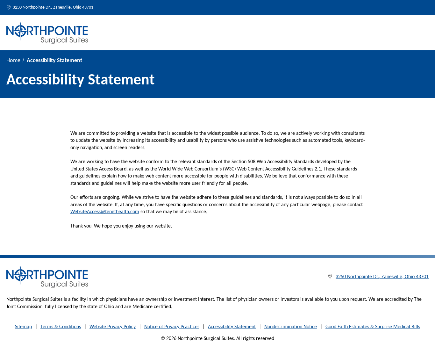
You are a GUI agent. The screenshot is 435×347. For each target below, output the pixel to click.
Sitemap (23, 326)
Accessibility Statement (232, 326)
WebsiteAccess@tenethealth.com (104, 211)
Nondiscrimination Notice (290, 326)
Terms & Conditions (60, 326)
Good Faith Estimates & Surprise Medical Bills (372, 326)
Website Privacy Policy (112, 326)
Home (13, 61)
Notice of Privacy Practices (171, 326)
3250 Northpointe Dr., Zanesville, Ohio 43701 (53, 7)
